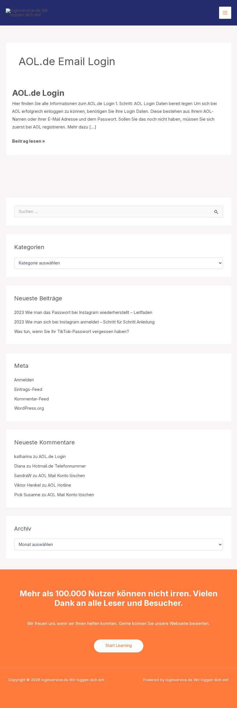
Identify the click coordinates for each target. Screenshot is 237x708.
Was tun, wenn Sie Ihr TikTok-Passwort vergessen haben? (71, 331)
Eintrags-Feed (28, 389)
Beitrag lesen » (28, 141)
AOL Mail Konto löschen (61, 475)
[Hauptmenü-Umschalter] (225, 13)
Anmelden (24, 379)
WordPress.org (29, 408)
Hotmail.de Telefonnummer (59, 466)
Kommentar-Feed (31, 399)
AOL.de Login (38, 93)
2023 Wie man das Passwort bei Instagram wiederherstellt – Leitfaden (83, 312)
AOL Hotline (59, 485)
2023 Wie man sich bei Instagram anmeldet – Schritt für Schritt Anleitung (84, 322)
